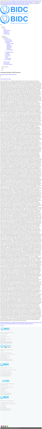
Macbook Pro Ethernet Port (12, 2)
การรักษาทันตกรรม (5, 37)
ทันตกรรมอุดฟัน (7, 54)
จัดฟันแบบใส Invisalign (10, 43)
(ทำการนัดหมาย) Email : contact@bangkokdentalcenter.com (6, 341)
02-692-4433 (2, 339)
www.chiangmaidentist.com (7, 394)
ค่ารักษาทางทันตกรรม (5, 66)
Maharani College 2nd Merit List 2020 (18, 3)
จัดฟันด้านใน (9, 48)
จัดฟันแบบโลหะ (9, 47)
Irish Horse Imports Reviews (28, 3)
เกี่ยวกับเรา (3, 27)
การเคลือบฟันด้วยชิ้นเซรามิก (9, 52)
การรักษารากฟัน (7, 55)
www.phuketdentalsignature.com (8, 360)
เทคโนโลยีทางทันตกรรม (7, 30)
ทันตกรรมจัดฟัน (7, 42)
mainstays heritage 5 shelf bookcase (11, 74)
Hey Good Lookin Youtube (20, 2)
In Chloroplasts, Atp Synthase (28, 2)
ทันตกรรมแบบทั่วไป (8, 59)
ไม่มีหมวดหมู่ (4, 74)
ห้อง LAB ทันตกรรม (6, 32)
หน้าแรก (3, 26)
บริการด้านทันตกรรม (7, 38)
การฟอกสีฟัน (7, 53)
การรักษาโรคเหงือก (8, 58)
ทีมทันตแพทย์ (4, 36)
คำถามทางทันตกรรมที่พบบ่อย (8, 64)
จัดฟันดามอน (9, 44)
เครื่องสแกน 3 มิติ (6, 31)
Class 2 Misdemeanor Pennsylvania (8, 3)
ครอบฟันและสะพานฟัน (8, 41)
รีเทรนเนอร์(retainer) (10, 49)
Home (1, 74)
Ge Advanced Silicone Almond (4, 322)
